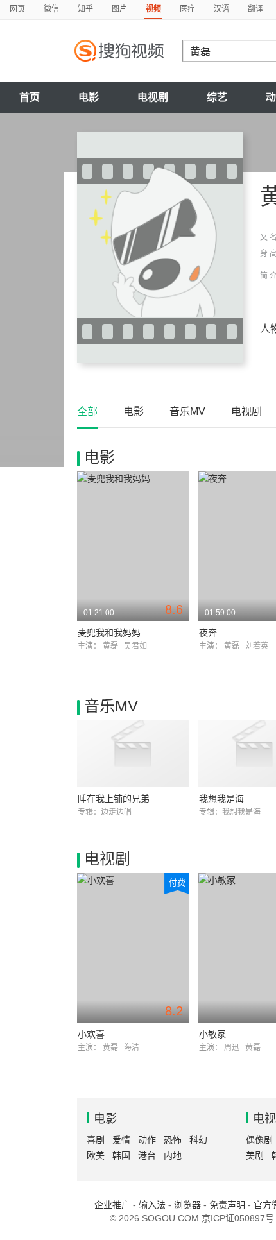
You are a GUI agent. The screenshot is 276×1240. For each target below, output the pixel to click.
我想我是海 (221, 799)
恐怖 (173, 1140)
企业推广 (112, 1205)
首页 (29, 97)
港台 (147, 1155)
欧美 (96, 1155)
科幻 (198, 1140)
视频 (153, 8)
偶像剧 (259, 1140)
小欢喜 (91, 1034)
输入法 (152, 1205)
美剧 (255, 1155)
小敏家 (212, 1034)
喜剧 (96, 1140)
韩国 (121, 1155)
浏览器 (187, 1205)
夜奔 (208, 632)
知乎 (85, 8)
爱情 (121, 1140)
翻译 (255, 8)
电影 (88, 97)
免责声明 (227, 1205)
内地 (173, 1155)
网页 (17, 8)
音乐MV (187, 411)
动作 (147, 1140)
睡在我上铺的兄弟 (114, 799)
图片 (119, 8)
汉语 (221, 8)
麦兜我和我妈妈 (109, 632)
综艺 (217, 97)
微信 (51, 8)
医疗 (187, 8)
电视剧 (152, 97)
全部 (87, 411)
